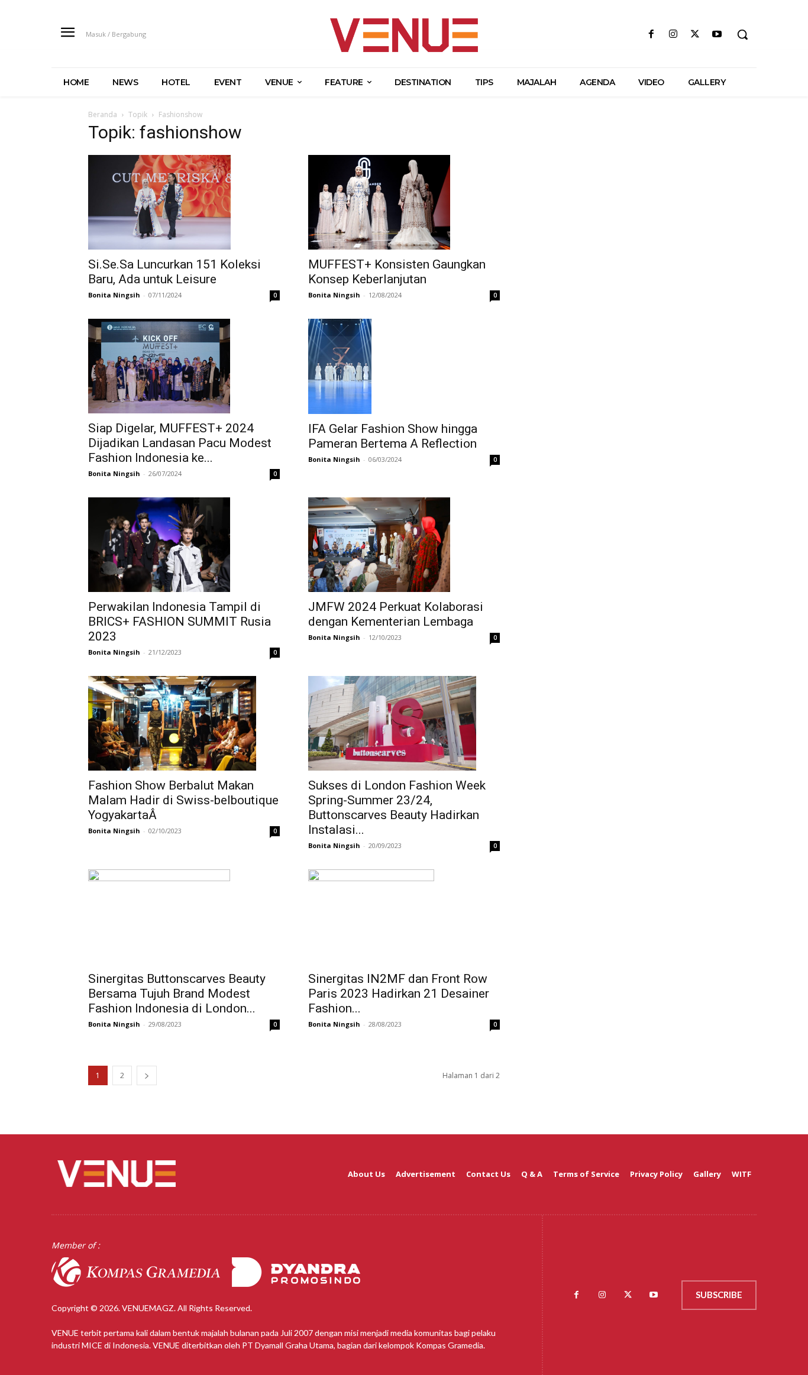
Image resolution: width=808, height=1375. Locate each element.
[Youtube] (717, 35)
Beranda (102, 114)
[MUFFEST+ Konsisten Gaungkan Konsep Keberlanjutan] (404, 202)
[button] (742, 34)
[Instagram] (673, 35)
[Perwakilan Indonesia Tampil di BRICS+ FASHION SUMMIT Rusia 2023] (184, 544)
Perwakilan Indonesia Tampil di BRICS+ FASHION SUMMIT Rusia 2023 (179, 621)
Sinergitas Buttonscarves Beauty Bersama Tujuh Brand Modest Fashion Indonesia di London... (177, 993)
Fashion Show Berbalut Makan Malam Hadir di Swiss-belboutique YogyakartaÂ (183, 800)
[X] (695, 35)
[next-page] (147, 1075)
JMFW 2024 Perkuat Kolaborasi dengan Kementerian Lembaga (395, 614)
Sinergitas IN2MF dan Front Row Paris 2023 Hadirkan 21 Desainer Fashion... (398, 993)
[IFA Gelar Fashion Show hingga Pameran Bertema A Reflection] (404, 366)
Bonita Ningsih (114, 294)
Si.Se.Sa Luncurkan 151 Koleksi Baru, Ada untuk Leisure (174, 271)
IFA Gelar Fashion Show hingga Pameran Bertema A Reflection (392, 436)
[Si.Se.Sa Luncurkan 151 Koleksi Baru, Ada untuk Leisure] (184, 202)
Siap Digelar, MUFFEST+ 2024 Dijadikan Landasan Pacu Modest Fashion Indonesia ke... (180, 443)
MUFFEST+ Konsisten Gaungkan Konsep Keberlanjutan (397, 271)
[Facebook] (651, 35)
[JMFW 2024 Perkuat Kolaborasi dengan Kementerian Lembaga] (404, 544)
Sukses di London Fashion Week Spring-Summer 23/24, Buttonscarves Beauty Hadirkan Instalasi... (397, 807)
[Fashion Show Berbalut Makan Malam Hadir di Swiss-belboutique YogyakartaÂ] (184, 723)
